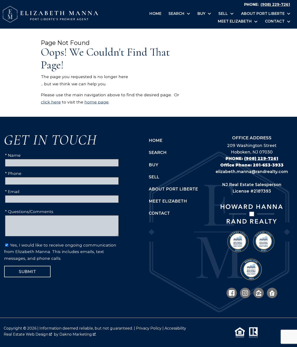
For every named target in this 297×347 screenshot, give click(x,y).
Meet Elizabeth (168, 201)
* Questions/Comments (29, 211)
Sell (154, 176)
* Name (13, 155)
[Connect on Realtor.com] (272, 293)
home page (96, 102)
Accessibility (175, 328)
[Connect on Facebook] (231, 293)
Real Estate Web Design (26, 334)
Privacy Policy (148, 328)
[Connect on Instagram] (245, 293)
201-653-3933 (268, 165)
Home (155, 14)
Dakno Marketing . (77, 334)
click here (51, 102)
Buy (153, 164)
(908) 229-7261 (261, 158)
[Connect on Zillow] (258, 293)
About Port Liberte (173, 189)
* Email (12, 191)
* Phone (13, 173)
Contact (159, 213)
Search (158, 152)
